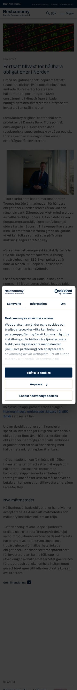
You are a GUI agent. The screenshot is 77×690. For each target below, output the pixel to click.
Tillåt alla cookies (38, 372)
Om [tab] (63, 303)
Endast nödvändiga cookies (38, 395)
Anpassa (36, 384)
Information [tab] (38, 303)
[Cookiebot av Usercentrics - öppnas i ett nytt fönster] (54, 292)
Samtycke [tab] (14, 303)
